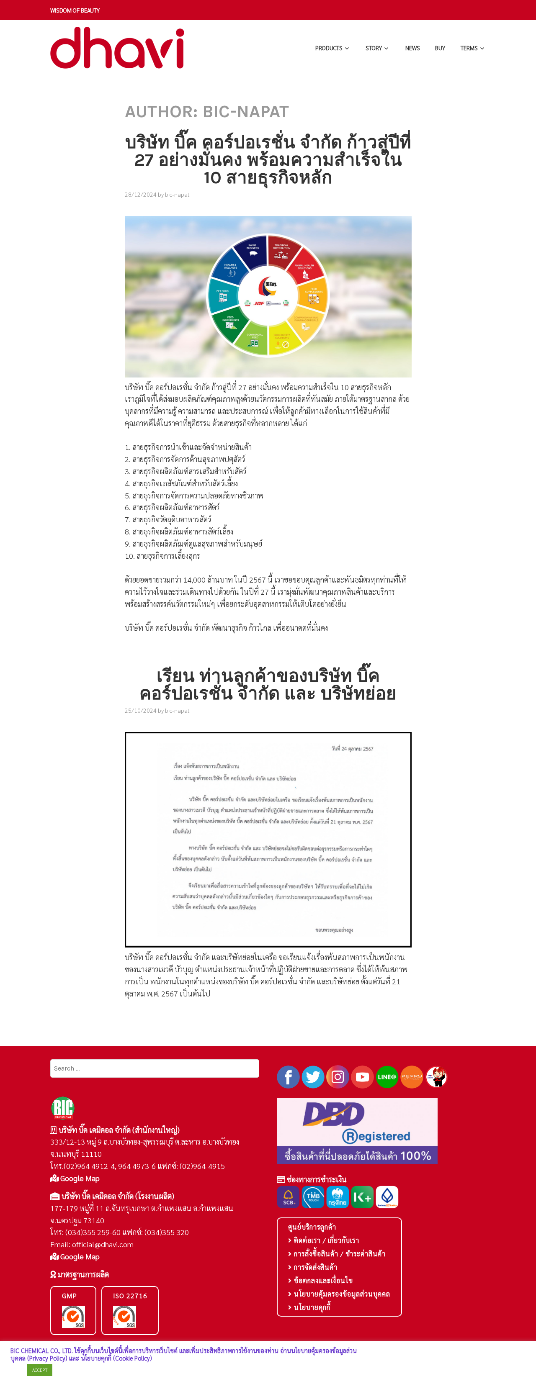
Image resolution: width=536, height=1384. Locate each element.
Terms (469, 47)
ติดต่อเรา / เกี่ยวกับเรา (325, 1240)
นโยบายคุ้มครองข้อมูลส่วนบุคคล (341, 1293)
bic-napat (177, 194)
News (412, 47)
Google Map (79, 1178)
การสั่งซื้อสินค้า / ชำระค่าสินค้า (339, 1253)
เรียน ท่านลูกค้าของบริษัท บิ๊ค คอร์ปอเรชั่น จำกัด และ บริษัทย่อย (268, 684)
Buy (440, 47)
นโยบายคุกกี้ (311, 1307)
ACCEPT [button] (39, 1370)
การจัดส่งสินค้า (315, 1267)
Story (374, 47)
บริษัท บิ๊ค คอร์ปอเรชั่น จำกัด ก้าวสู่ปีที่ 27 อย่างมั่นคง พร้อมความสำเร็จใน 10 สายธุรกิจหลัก (268, 160)
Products (329, 47)
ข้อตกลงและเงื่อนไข (322, 1280)
